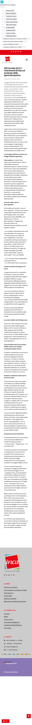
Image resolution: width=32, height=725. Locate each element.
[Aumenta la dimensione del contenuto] (29, 39)
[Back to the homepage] (7, 59)
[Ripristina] (1, 7)
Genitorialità (8, 596)
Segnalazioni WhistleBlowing (13, 625)
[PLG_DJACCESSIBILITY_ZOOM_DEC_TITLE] (27, 39)
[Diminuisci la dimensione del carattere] (24, 42)
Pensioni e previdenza (10, 587)
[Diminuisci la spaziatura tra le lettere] (23, 47)
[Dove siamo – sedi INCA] (29, 716)
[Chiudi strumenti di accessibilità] (4, 7)
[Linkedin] (20, 51)
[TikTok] (15, 51)
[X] (18, 51)
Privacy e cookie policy (11, 672)
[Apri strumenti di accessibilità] (2, 2)
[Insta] (13, 51)
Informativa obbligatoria (12, 622)
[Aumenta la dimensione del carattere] (26, 42)
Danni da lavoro (9, 593)
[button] (26, 59)
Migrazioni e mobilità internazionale (15, 601)
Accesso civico (8, 619)
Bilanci (6, 616)
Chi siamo (7, 614)
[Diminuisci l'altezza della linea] (19, 44)
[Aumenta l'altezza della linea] (21, 44)
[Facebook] (11, 51)
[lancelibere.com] (16, 663)
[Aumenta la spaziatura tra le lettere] (25, 47)
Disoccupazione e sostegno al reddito (15, 590)
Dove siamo (7, 628)
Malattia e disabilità (10, 598)
